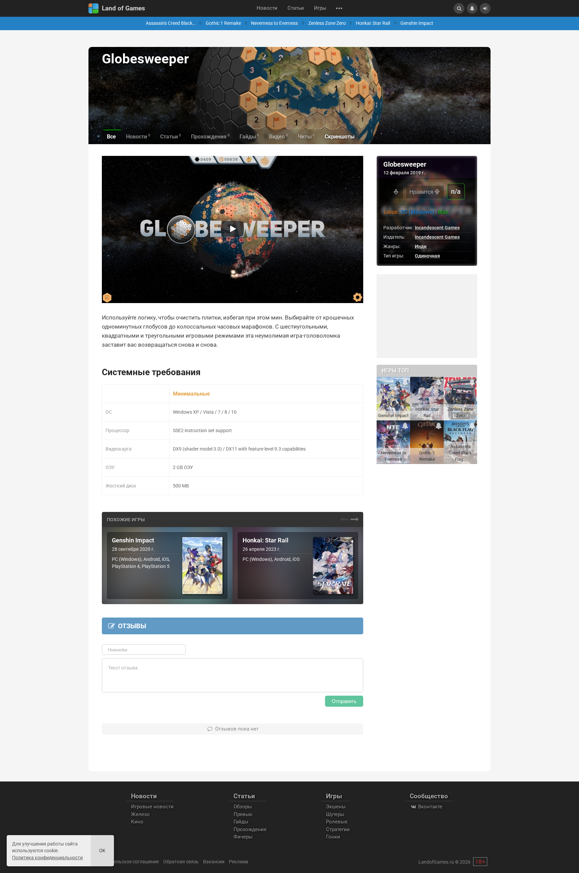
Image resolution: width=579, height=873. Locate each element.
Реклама (238, 861)
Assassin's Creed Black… (170, 23)
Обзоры (243, 807)
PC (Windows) (418, 212)
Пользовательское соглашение (124, 861)
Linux (390, 212)
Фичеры (243, 837)
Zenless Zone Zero (327, 23)
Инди (421, 246)
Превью (243, 814)
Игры (320, 8)
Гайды (241, 822)
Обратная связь (181, 861)
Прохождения (250, 829)
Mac (443, 212)
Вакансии (213, 861)
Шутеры (335, 814)
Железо (140, 814)
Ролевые (336, 822)
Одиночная (427, 255)
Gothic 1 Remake (223, 23)
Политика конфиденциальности (47, 857)
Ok (102, 850)
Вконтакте (429, 807)
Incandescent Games (437, 227)
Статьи (295, 8)
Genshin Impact (416, 23)
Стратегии (338, 829)
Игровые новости (152, 807)
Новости (267, 8)
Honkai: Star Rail (373, 23)
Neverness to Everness (274, 23)
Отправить (344, 701)
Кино (137, 822)
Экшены (336, 807)
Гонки (333, 837)
